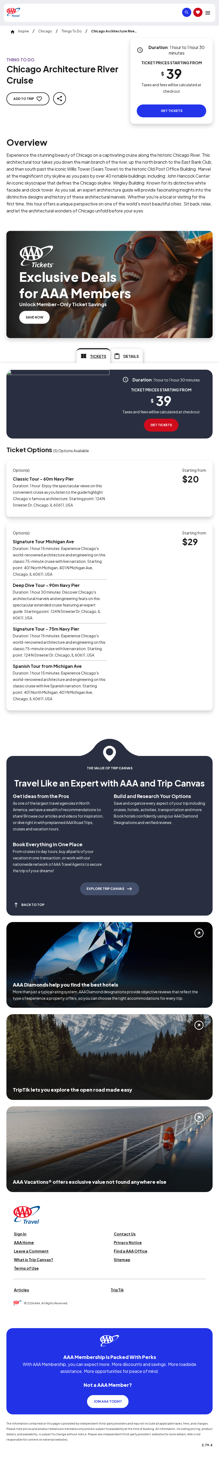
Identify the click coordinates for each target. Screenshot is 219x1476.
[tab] (93, 355)
